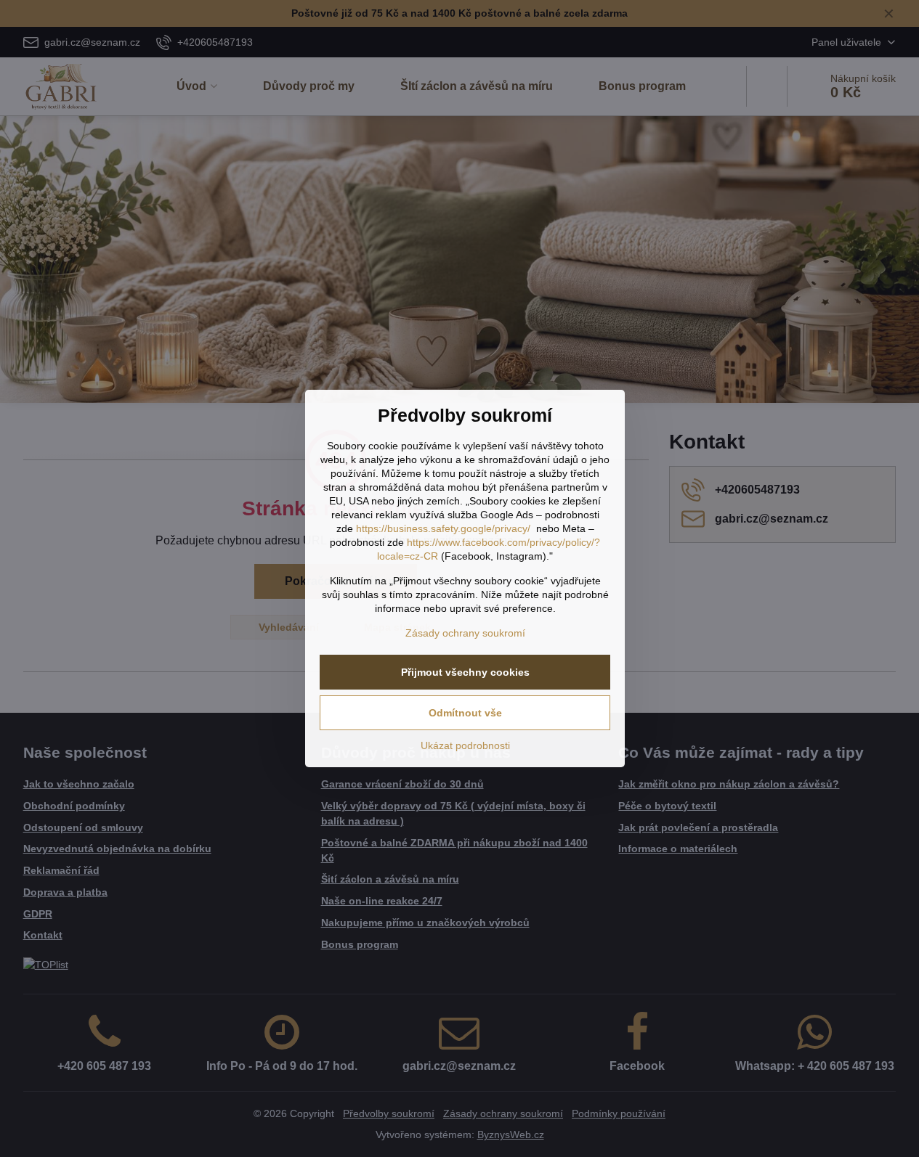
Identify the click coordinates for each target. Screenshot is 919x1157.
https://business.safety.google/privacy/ (443, 528)
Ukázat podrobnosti (465, 745)
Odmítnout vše (465, 713)
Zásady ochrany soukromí (465, 633)
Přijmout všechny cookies (465, 672)
